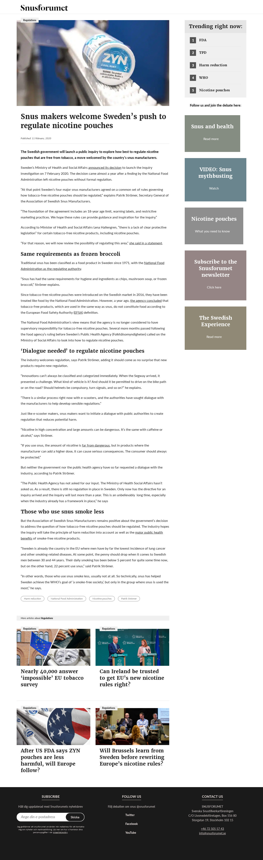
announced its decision (104, 167)
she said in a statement (145, 243)
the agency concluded (146, 300)
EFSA (78, 312)
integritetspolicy (60, 832)
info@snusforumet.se (212, 833)
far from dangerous (96, 445)
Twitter (130, 815)
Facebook (131, 824)
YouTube (130, 832)
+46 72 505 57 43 (212, 829)
